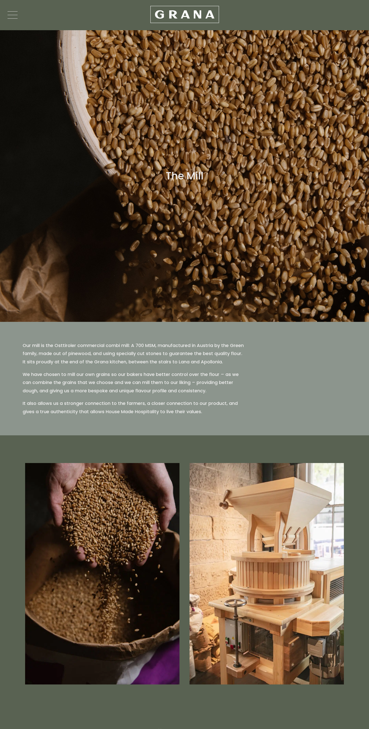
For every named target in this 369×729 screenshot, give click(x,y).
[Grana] (184, 15)
